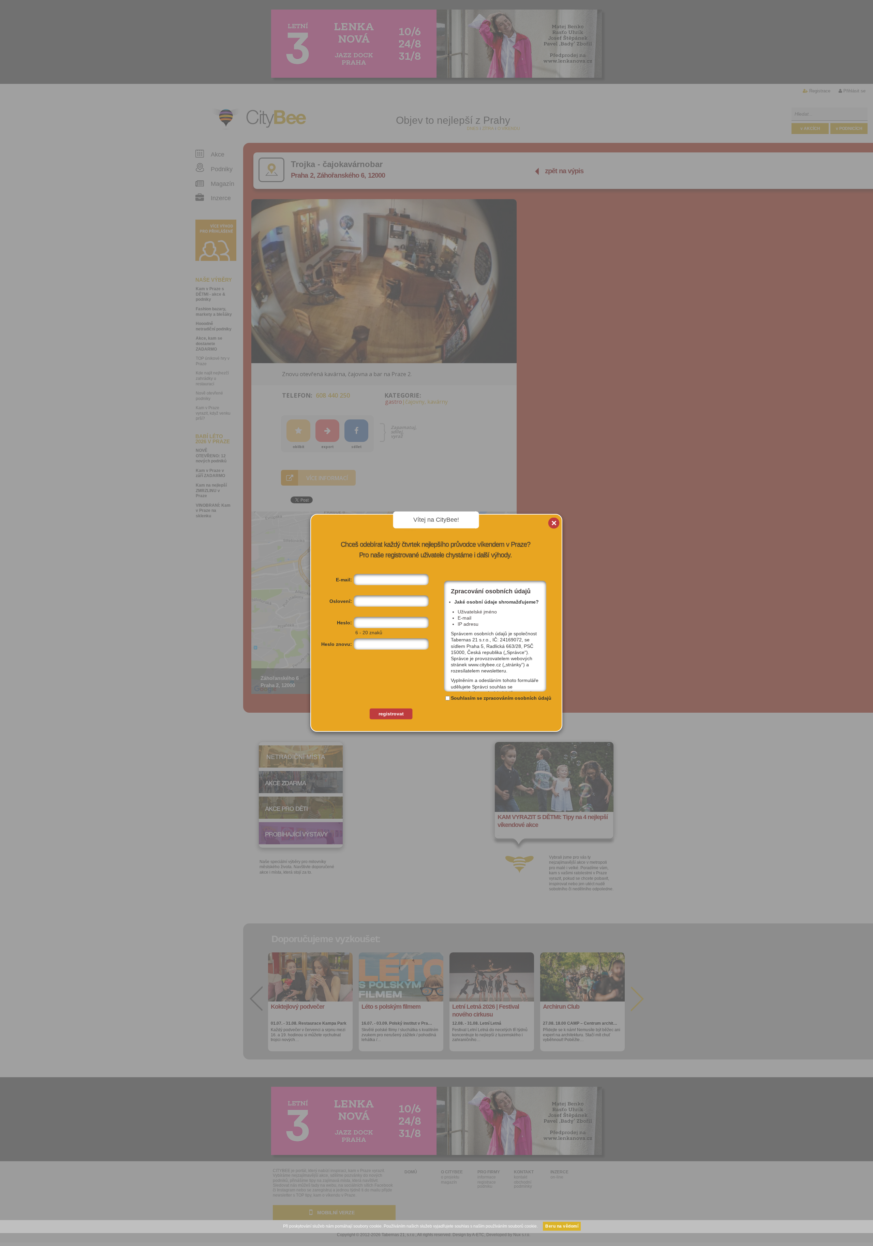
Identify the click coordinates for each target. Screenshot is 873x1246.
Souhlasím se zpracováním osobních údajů (501, 698)
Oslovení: (340, 601)
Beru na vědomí (561, 1226)
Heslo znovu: (336, 644)
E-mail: (344, 579)
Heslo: (344, 622)
